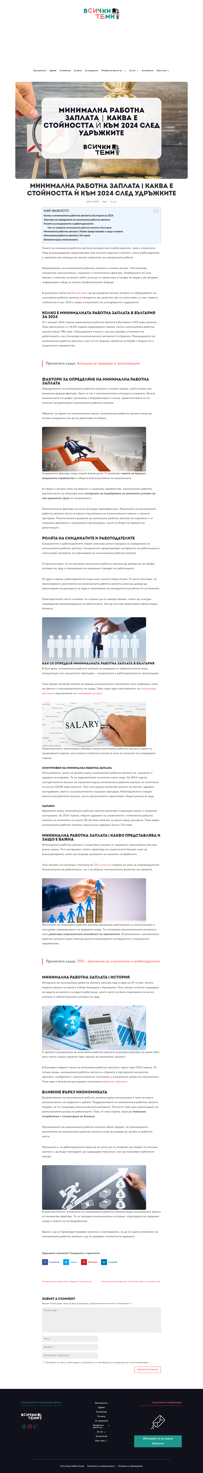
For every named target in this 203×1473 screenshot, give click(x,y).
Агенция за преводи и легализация (108, 363)
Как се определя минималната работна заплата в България (79, 228)
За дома (78, 71)
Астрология (147, 71)
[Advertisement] (101, 43)
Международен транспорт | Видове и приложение (67, 1282)
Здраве (52, 71)
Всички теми (79, 293)
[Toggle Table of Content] (154, 211)
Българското (40, 71)
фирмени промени (115, 1081)
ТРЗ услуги (101, 865)
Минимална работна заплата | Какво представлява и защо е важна (83, 231)
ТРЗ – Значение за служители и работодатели (118, 961)
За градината (91, 71)
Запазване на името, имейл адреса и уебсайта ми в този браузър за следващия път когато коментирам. (97, 1363)
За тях (113, 202)
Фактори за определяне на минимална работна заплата (77, 220)
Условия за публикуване (130, 1466)
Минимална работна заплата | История (67, 235)
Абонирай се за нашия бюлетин (158, 1441)
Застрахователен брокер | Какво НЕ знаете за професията (131, 1282)
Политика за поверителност (101, 1466)
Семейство (65, 71)
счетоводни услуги (89, 693)
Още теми (161, 71)
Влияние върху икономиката (61, 240)
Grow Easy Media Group (72, 1466)
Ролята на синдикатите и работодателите (68, 224)
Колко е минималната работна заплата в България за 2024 (78, 215)
